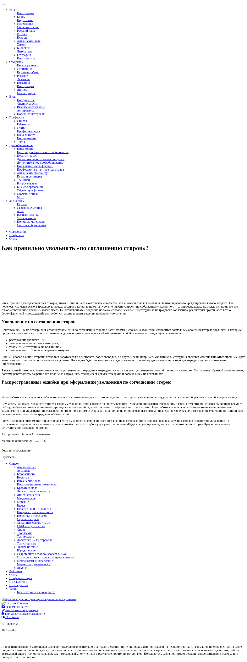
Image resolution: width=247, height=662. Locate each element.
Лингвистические (29, 494)
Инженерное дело (29, 481)
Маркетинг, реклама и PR (34, 564)
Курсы (21, 16)
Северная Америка (29, 207)
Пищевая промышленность (35, 512)
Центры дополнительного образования (43, 152)
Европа (22, 204)
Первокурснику (27, 65)
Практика (23, 82)
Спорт (21, 529)
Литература (24, 51)
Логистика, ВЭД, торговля (34, 540)
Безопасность (26, 474)
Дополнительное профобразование (40, 162)
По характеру (26, 134)
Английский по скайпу (32, 173)
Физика (22, 34)
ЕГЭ (12, 9)
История (22, 37)
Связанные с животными (33, 522)
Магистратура (26, 93)
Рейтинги (23, 124)
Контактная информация (21, 610)
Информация (25, 13)
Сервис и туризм (28, 519)
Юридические (26, 550)
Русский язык (26, 30)
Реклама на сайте (16, 606)
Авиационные (26, 467)
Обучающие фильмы (30, 190)
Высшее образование (31, 107)
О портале (12, 617)
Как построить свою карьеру (36, 592)
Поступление (26, 100)
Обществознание (28, 27)
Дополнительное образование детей (40, 159)
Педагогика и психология (34, 508)
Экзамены (23, 79)
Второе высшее (27, 183)
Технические (25, 536)
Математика (25, 23)
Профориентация (28, 131)
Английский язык (29, 41)
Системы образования (31, 225)
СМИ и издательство (31, 526)
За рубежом (17, 200)
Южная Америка (28, 214)
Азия (20, 211)
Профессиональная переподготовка (40, 169)
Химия (21, 44)
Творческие (24, 533)
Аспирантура (26, 110)
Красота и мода (27, 488)
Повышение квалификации (35, 166)
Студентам (16, 61)
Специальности (27, 103)
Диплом (22, 89)
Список (22, 121)
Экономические (27, 547)
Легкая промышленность (33, 491)
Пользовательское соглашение (24, 613)
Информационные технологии (37, 484)
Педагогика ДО (27, 155)
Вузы (12, 96)
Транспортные (26, 543)
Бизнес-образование (30, 187)
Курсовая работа (28, 72)
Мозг (20, 197)
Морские (23, 501)
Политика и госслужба (32, 515)
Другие (22, 567)
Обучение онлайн (28, 193)
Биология (23, 48)
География (24, 55)
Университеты (26, 218)
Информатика (26, 58)
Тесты (21, 141)
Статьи (21, 127)
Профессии (16, 117)
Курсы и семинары (29, 176)
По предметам (26, 138)
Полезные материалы (31, 114)
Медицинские (26, 498)
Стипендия (24, 68)
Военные (23, 477)
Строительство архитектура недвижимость (45, 557)
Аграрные (23, 470)
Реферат (22, 75)
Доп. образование (21, 145)
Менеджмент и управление (35, 560)
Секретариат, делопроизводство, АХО (42, 553)
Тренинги (23, 180)
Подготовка (25, 20)
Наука (21, 505)
